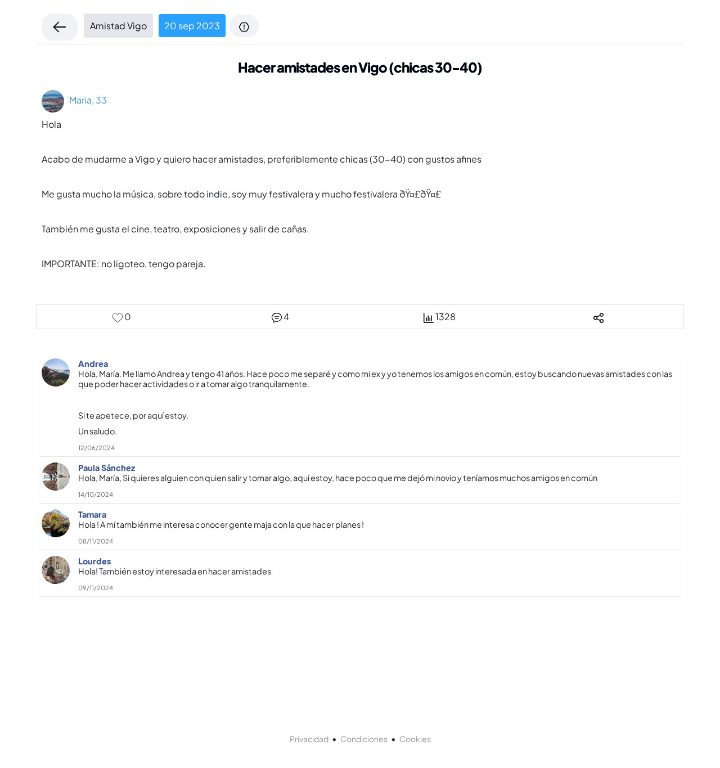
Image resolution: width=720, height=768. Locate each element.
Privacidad (309, 739)
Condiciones (364, 739)
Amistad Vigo (118, 26)
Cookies (415, 739)
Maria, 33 (85, 100)
